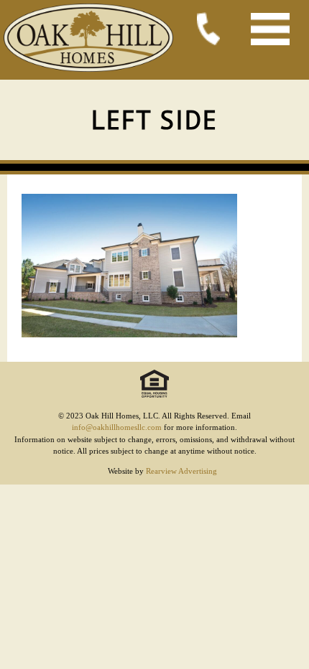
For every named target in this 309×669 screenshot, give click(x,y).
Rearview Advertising (181, 471)
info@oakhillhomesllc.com (117, 427)
